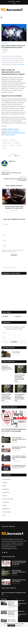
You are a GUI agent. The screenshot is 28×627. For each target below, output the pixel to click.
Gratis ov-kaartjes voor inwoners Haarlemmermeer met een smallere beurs (20, 378)
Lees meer (18, 625)
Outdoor (5, 505)
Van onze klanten (7, 512)
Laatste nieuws (11, 1)
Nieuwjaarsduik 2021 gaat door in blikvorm (19, 447)
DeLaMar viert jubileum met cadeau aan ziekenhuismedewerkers (12, 603)
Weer (4, 515)
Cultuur (4, 486)
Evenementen (4, 43)
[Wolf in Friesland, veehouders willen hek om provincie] (5, 440)
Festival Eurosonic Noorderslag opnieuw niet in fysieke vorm (14, 207)
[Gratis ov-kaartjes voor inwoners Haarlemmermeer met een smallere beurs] (21, 369)
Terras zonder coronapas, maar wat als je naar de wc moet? (19, 457)
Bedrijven (5, 482)
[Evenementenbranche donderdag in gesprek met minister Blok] (4, 612)
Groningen (16, 142)
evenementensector (6, 142)
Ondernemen (6, 502)
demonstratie (13, 140)
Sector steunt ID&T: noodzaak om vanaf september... (12, 621)
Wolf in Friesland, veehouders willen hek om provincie (19, 439)
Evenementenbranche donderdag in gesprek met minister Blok (12, 612)
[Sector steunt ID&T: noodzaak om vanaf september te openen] (4, 621)
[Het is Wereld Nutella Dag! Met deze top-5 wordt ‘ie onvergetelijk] (14, 419)
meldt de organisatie (18, 64)
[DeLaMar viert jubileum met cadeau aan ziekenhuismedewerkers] (4, 603)
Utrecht (4, 148)
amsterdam (5, 140)
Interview (5, 495)
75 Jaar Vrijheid (16, 352)
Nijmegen (4, 145)
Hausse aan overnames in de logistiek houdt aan (6, 367)
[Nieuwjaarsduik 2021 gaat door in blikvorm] (5, 449)
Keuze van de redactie (8, 499)
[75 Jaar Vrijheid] (5, 354)
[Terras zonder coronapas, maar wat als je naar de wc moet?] (5, 458)
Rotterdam (11, 145)
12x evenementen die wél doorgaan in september (19, 466)
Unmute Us (19, 145)
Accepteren (11, 625)
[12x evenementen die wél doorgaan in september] (5, 468)
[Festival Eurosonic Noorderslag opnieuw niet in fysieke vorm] (14, 196)
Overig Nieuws (6, 508)
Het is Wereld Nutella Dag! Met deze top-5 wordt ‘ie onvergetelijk (13, 430)
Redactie (18, 1)
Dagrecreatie (6, 489)
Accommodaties (7, 479)
